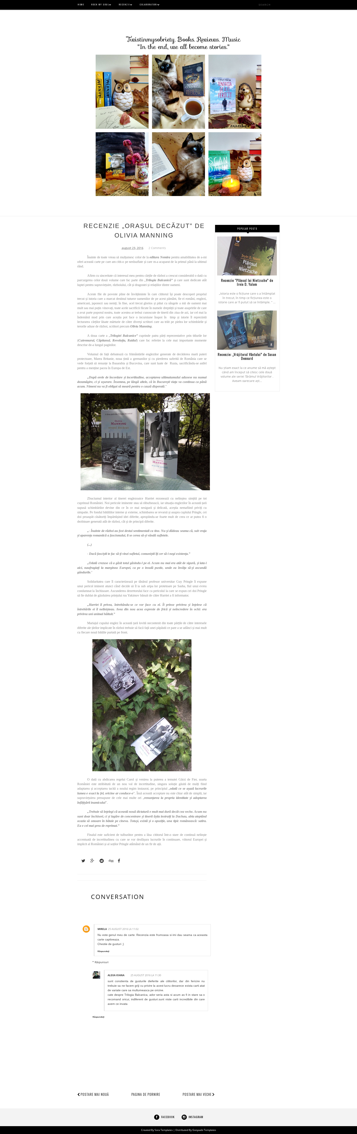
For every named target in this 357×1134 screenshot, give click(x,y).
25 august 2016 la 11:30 (146, 975)
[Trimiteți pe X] (81, 861)
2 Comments (157, 248)
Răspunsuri (101, 962)
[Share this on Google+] (90, 861)
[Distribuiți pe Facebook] (118, 861)
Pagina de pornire (145, 1094)
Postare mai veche (197, 1094)
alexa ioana (116, 975)
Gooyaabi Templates (204, 1130)
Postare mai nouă (95, 1094)
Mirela (102, 929)
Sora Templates (164, 1130)
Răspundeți (103, 951)
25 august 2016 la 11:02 (123, 929)
